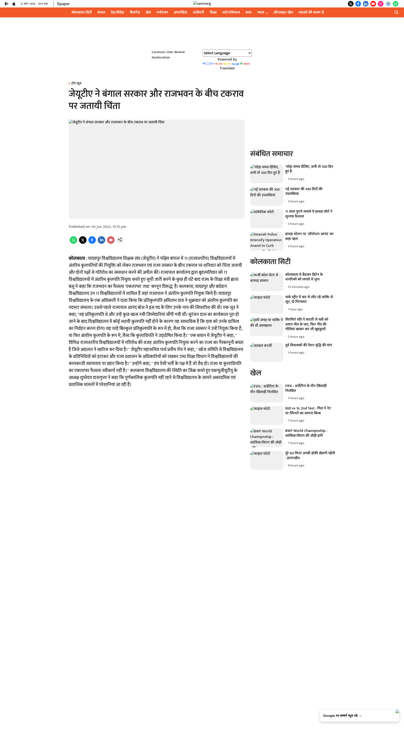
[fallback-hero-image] (266, 174)
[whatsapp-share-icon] (73, 243)
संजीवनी (198, 12)
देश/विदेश (117, 12)
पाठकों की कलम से (311, 12)
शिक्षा (213, 12)
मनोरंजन (162, 12)
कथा (248, 12)
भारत (260, 12)
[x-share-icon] (83, 243)
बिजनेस (135, 12)
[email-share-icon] (111, 243)
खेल (148, 12)
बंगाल (101, 12)
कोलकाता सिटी (82, 12)
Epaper (63, 3)
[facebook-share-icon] (92, 243)
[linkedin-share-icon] (101, 243)
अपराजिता (180, 12)
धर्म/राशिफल (231, 12)
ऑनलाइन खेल (283, 12)
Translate (227, 68)
